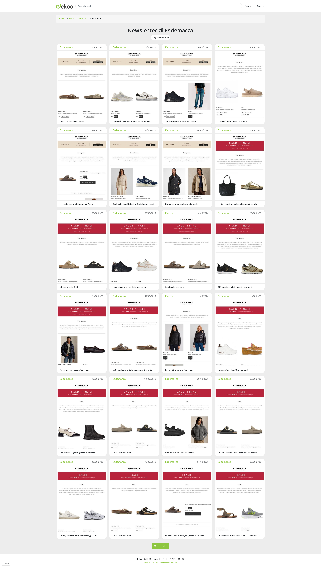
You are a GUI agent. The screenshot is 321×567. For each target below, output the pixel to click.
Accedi (260, 6)
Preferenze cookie (168, 562)
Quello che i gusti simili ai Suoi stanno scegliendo (134, 204)
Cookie (155, 562)
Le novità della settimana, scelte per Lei (131, 121)
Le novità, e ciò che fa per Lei (179, 369)
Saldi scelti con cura (174, 287)
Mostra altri (160, 546)
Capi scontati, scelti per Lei (72, 121)
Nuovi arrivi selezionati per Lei (74, 369)
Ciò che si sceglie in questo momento (235, 287)
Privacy (6, 563)
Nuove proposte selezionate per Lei (182, 204)
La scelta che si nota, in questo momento (184, 535)
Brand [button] (248, 6)
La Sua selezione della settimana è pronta (237, 204)
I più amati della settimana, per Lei (234, 369)
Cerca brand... (82, 11)
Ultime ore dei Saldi (69, 287)
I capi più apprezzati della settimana (129, 287)
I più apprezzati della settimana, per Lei (78, 535)
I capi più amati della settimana (232, 121)
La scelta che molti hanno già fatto (76, 204)
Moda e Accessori (78, 18)
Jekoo (62, 18)
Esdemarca (66, 47)
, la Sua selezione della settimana (180, 121)
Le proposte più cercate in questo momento (239, 535)
